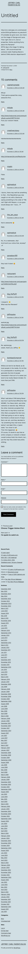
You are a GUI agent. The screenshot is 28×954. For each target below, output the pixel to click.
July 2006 (4, 765)
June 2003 (4, 855)
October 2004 (5, 816)
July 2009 (4, 686)
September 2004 (6, 818)
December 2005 (6, 782)
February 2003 (5, 865)
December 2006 (6, 752)
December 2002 (6, 870)
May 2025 (4, 591)
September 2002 (6, 877)
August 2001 (5, 909)
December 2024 (6, 594)
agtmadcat (11, 184)
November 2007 (6, 726)
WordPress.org (5, 935)
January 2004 (5, 838)
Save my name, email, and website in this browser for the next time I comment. (15, 508)
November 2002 (6, 872)
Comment (4, 462)
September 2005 (6, 789)
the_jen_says (12, 215)
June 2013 (4, 638)
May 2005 (4, 799)
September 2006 (6, 760)
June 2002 (4, 884)
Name (3, 480)
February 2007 (5, 748)
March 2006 (4, 774)
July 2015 (4, 625)
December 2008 (6, 694)
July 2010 (4, 669)
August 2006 (5, 762)
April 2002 (4, 889)
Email (3, 489)
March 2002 (4, 892)
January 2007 (5, 750)
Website (3, 498)
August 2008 (5, 704)
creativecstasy (13, 131)
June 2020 (4, 611)
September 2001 (6, 906)
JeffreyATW (6, 67)
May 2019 (4, 616)
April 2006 (4, 772)
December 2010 (6, 660)
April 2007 (4, 743)
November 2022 (6, 606)
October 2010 (5, 664)
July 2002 (4, 882)
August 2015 (5, 623)
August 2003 (5, 850)
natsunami (11, 274)
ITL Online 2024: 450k (8, 560)
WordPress (17, 948)
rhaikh (9, 167)
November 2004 (6, 814)
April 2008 (4, 713)
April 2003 (4, 860)
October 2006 (5, 757)
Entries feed (4, 930)
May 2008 (4, 711)
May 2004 (4, 828)
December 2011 (5, 650)
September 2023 (6, 603)
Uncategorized (5, 921)
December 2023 (6, 598)
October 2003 (5, 845)
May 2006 (4, 770)
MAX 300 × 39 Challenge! (9, 557)
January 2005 (5, 809)
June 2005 (4, 796)
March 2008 (4, 716)
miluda (10, 108)
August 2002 (5, 880)
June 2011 (4, 655)
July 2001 (4, 911)
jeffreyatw (11, 314)
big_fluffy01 (12, 294)
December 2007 (6, 723)
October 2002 (5, 875)
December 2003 (6, 840)
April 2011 (4, 657)
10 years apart (5, 552)
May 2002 (4, 887)
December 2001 (6, 899)
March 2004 (5, 833)
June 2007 (4, 738)
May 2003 (4, 858)
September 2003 (6, 848)
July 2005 (4, 794)
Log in (3, 928)
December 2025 (6, 589)
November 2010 (6, 662)
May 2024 (4, 596)
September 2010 (6, 667)
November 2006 (6, 755)
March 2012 (4, 645)
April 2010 (4, 674)
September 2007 (6, 730)
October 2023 (5, 601)
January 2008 (5, 721)
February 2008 (5, 718)
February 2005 (5, 806)
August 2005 (5, 792)
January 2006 (5, 779)
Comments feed (6, 933)
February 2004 (5, 836)
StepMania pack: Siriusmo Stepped (11, 562)
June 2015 (4, 628)
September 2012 (6, 642)
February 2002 (5, 894)
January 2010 (5, 682)
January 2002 (5, 897)
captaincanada (13, 85)
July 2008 (4, 706)
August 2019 (5, 613)
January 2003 (5, 867)
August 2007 (5, 733)
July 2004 (4, 823)
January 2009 (5, 691)
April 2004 (4, 831)
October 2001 (5, 904)
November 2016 (6, 620)
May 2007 (4, 740)
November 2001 (6, 902)
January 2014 (5, 635)
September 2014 (6, 633)
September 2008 (6, 701)
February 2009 (5, 689)
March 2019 (4, 618)
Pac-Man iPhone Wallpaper (13, 579)
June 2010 (4, 672)
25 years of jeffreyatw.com (9, 555)
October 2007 (5, 728)
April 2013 (4, 640)
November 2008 (6, 696)
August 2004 (5, 821)
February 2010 (5, 679)
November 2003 (6, 843)
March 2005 (4, 804)
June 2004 (4, 826)
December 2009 (6, 684)
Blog (11, 69)
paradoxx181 (12, 256)
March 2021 (4, 608)
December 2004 (6, 811)
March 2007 (4, 745)
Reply (2, 102)
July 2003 (4, 853)
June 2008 (4, 708)
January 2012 (5, 647)
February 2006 (5, 777)
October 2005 (5, 787)
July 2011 (4, 652)
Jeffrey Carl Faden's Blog (13, 944)
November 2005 (6, 784)
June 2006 (4, 767)
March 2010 (4, 677)
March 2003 (4, 862)
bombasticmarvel (14, 358)
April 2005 (4, 801)
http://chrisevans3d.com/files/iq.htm (13, 156)
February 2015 (5, 630)
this (7, 47)
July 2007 (4, 735)
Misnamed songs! (13, 572)
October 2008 (5, 699)
